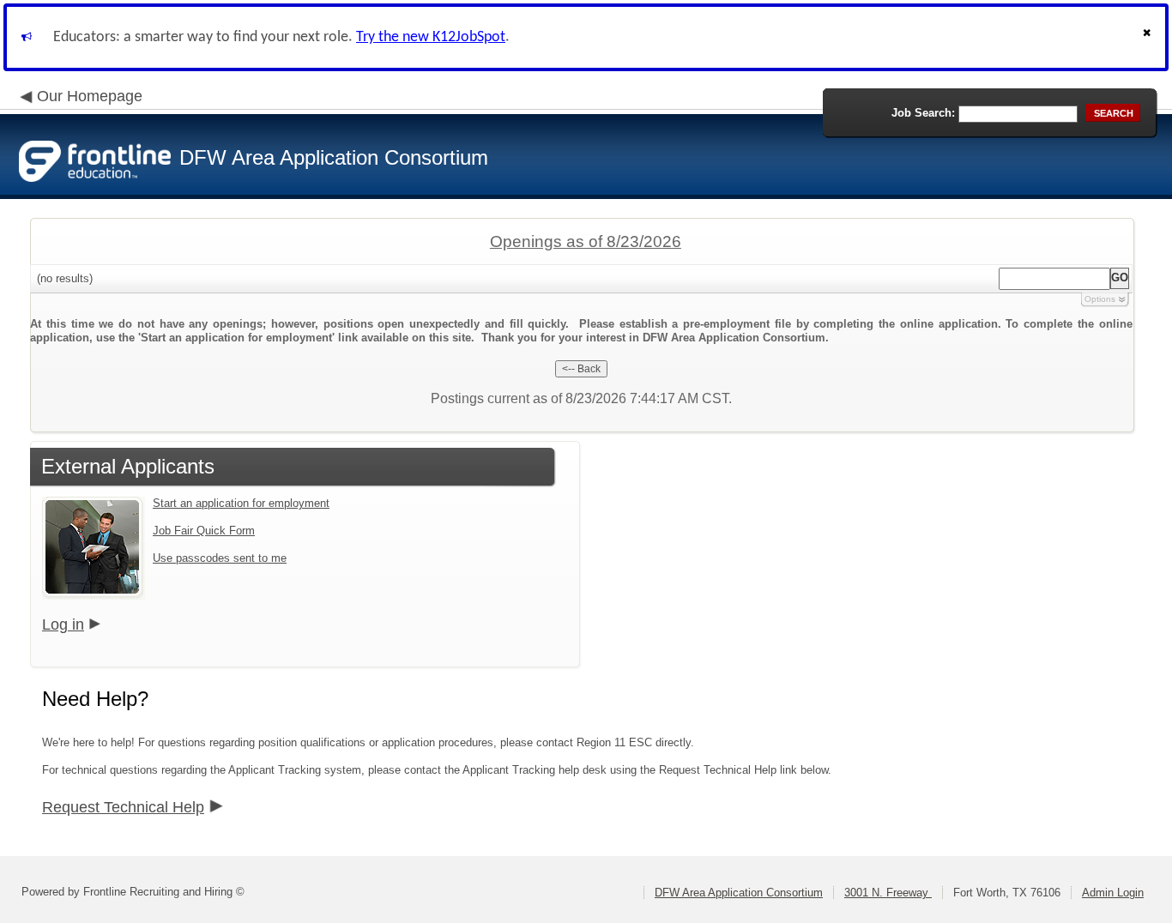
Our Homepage (89, 96)
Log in (63, 624)
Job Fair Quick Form (204, 530)
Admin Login (1113, 892)
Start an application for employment (241, 503)
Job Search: (923, 112)
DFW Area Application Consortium (739, 892)
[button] (1149, 37)
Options (1099, 299)
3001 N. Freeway (888, 892)
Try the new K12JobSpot (430, 37)
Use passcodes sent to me (220, 558)
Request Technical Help (123, 807)
